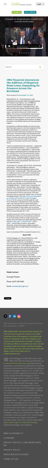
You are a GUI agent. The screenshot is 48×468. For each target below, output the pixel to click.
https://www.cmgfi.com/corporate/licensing (20, 422)
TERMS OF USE (11, 459)
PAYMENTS (17, 12)
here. (39, 232)
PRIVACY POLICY (12, 450)
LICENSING (9, 438)
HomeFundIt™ (27, 221)
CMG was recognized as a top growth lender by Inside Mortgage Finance (24, 198)
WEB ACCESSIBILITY (14, 433)
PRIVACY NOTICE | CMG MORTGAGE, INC (22, 444)
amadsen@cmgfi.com (20, 286)
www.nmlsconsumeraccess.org (17, 363)
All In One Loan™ (15, 221)
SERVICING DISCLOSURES (16, 454)
